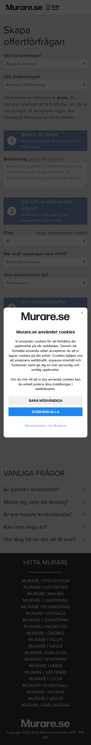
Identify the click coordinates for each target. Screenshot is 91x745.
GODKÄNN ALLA (45, 412)
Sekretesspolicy (35, 425)
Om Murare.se (57, 425)
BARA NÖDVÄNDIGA (45, 401)
